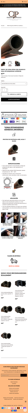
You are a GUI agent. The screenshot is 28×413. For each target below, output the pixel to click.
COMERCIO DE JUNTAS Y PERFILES (15, 405)
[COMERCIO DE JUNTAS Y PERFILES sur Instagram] (25, 401)
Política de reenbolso (14, 393)
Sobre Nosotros (14, 381)
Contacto (14, 383)
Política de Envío (14, 391)
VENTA (2, 81)
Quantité (3, 87)
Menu (4, 1)
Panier (25, 1)
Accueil (2, 25)
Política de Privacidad (14, 388)
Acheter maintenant (14, 99)
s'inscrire (23, 375)
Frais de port (11, 75)
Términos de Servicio (14, 390)
